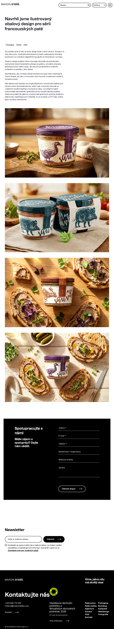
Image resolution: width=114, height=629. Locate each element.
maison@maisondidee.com (17, 606)
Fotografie (100, 614)
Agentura (89, 609)
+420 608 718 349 (13, 603)
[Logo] (10, 4)
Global (18, 45)
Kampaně (100, 609)
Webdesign (100, 611)
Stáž (87, 614)
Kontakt (8, 612)
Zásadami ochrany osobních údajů (23, 550)
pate (25, 45)
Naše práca (90, 603)
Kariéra (88, 611)
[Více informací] (65, 612)
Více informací (55, 621)
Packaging (10, 45)
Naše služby (91, 606)
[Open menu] (110, 5)
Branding (100, 606)
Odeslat (50, 539)
